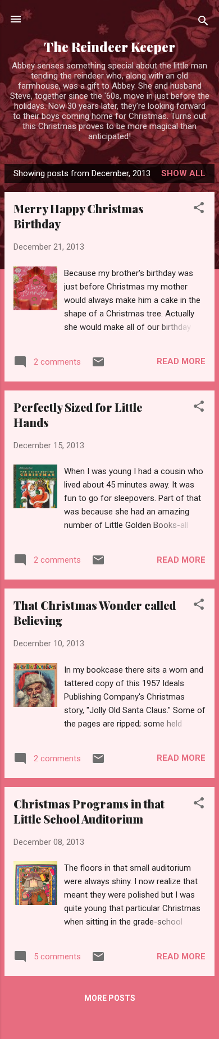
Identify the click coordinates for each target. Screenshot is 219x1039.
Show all (183, 173)
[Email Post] (98, 366)
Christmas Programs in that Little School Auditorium (89, 811)
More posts (109, 998)
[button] (199, 209)
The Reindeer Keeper (109, 47)
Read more (181, 361)
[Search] (203, 23)
